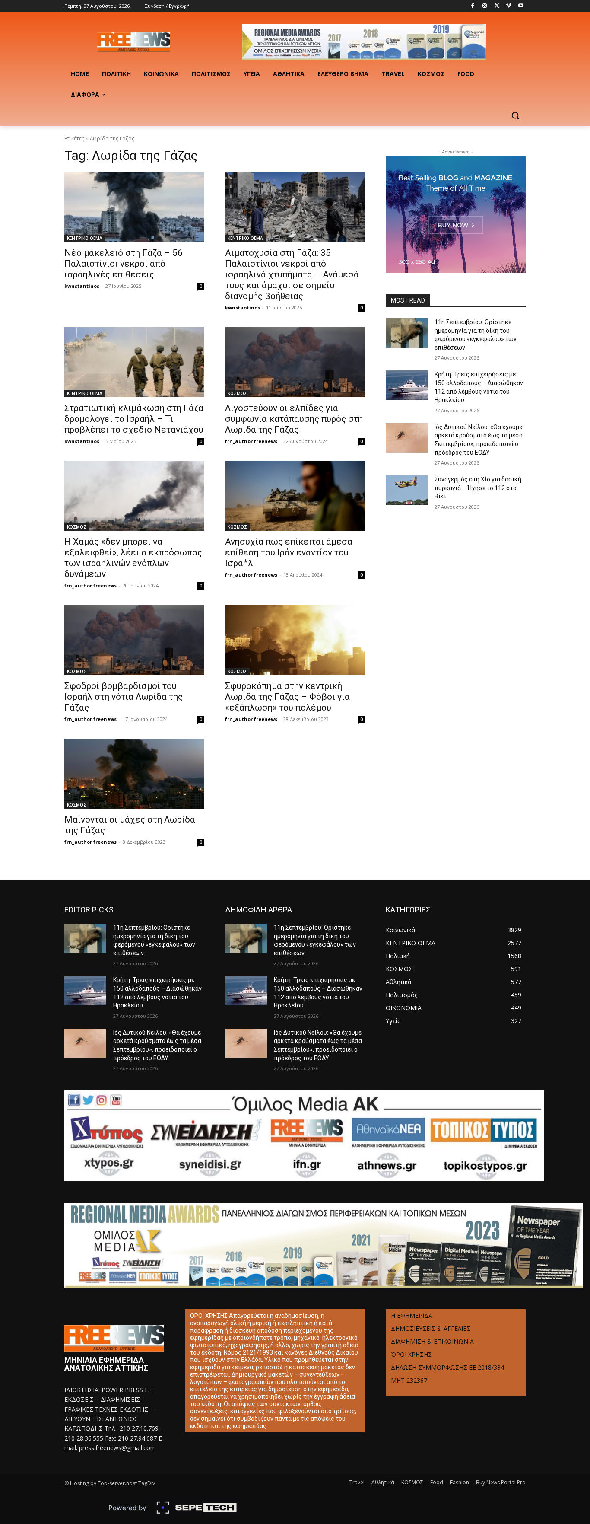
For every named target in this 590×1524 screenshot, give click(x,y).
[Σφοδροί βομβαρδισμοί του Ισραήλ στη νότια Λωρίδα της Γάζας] (134, 640)
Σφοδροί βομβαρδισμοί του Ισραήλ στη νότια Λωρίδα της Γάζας (123, 697)
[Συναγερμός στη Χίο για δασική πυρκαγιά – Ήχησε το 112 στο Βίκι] (407, 490)
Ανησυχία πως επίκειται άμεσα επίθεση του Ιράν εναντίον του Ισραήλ (288, 552)
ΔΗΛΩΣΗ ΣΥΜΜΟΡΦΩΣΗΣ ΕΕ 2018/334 (447, 1367)
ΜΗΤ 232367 (409, 1380)
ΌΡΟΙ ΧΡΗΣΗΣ (411, 1354)
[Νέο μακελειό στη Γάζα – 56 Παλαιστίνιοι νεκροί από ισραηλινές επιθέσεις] (134, 207)
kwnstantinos (81, 286)
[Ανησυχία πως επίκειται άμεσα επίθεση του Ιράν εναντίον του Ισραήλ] (295, 496)
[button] (515, 115)
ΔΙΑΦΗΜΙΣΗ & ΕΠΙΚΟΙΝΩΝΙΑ (432, 1341)
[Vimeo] (509, 6)
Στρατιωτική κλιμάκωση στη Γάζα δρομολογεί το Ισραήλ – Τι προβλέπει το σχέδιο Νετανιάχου (133, 419)
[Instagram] (485, 6)
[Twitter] (497, 6)
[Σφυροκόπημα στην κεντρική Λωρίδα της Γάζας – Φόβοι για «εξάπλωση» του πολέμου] (295, 640)
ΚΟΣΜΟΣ (237, 393)
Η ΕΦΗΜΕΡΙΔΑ (411, 1315)
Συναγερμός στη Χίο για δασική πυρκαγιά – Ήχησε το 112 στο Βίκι (478, 488)
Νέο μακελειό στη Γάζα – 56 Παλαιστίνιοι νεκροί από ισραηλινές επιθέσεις (123, 264)
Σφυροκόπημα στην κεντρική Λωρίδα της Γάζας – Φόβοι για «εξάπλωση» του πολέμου (287, 697)
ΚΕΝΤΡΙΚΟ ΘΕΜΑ (84, 238)
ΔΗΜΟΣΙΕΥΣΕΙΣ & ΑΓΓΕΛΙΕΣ (430, 1328)
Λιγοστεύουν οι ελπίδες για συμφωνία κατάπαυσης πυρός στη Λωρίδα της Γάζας (294, 419)
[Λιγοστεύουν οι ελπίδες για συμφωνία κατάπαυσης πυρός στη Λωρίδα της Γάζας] (295, 362)
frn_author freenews (251, 441)
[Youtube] (521, 6)
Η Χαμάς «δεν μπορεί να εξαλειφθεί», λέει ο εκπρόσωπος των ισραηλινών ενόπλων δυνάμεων (133, 557)
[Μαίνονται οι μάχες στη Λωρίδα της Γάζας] (134, 774)
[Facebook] (473, 6)
